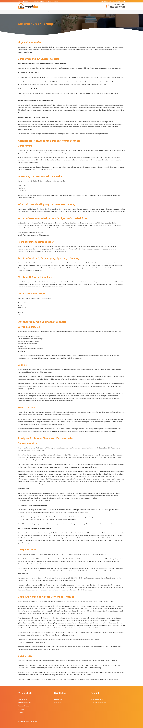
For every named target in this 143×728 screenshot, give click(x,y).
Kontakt (20, 712)
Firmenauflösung (23, 706)
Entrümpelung (22, 699)
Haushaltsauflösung (24, 702)
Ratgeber (21, 709)
